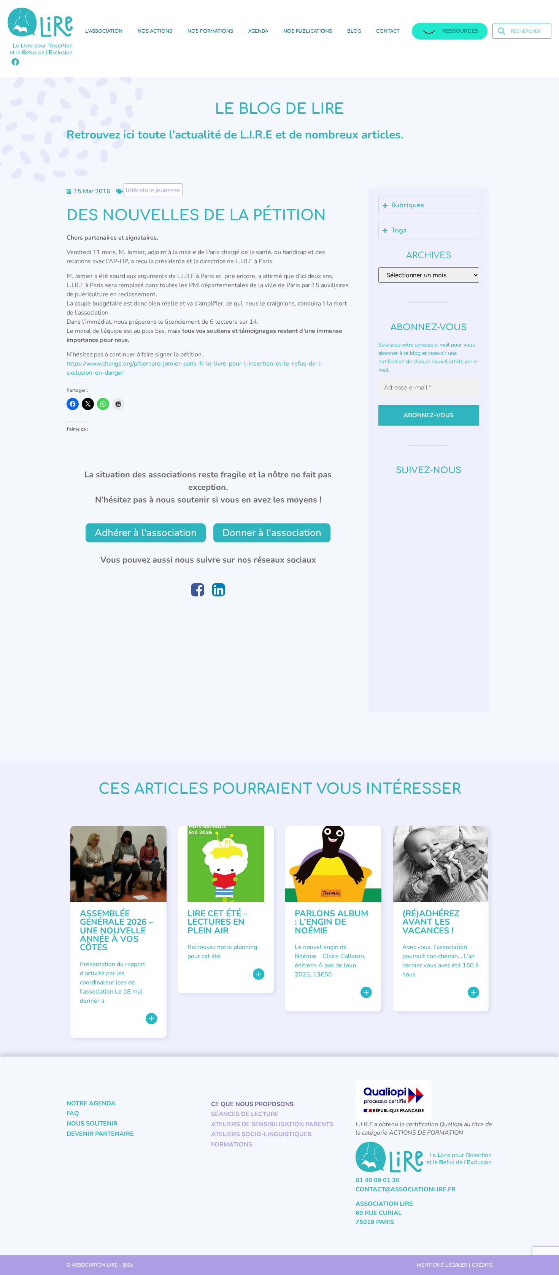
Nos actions (155, 31)
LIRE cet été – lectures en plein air (217, 922)
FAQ (73, 1113)
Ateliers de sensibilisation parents (272, 1124)
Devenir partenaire (100, 1134)
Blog (354, 31)
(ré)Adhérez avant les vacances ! (430, 922)
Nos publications (307, 31)
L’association (103, 31)
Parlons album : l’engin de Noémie (331, 922)
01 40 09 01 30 (378, 1180)
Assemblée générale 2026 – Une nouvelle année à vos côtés (116, 931)
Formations (231, 1144)
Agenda (258, 31)
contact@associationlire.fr (406, 1189)
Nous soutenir (92, 1123)
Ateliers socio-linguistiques (261, 1134)
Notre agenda (91, 1103)
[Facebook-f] (15, 62)
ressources (460, 31)
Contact (388, 31)
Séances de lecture (245, 1114)
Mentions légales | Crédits (454, 1265)
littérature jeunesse (153, 190)
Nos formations (210, 31)
